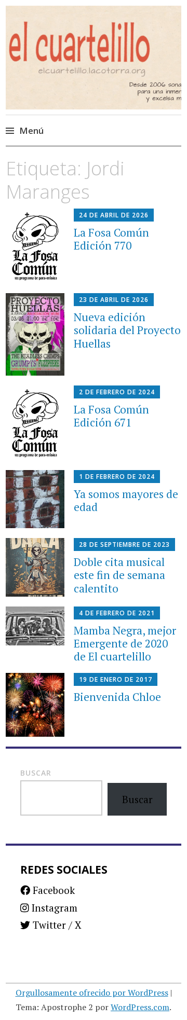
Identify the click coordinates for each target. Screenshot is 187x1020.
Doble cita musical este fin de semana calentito (119, 575)
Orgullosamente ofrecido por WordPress (92, 992)
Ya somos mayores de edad (126, 500)
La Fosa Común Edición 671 (111, 416)
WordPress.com (140, 1007)
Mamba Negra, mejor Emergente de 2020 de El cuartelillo (125, 643)
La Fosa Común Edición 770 (111, 239)
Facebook (52, 890)
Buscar (35, 773)
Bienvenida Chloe (117, 697)
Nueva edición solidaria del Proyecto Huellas (127, 330)
